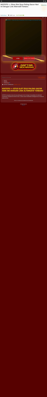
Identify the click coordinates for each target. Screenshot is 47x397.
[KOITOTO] (43, 8)
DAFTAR (29, 58)
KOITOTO (23, 105)
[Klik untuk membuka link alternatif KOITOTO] (24, 37)
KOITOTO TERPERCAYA (12, 84)
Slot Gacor (4, 15)
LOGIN (17, 58)
